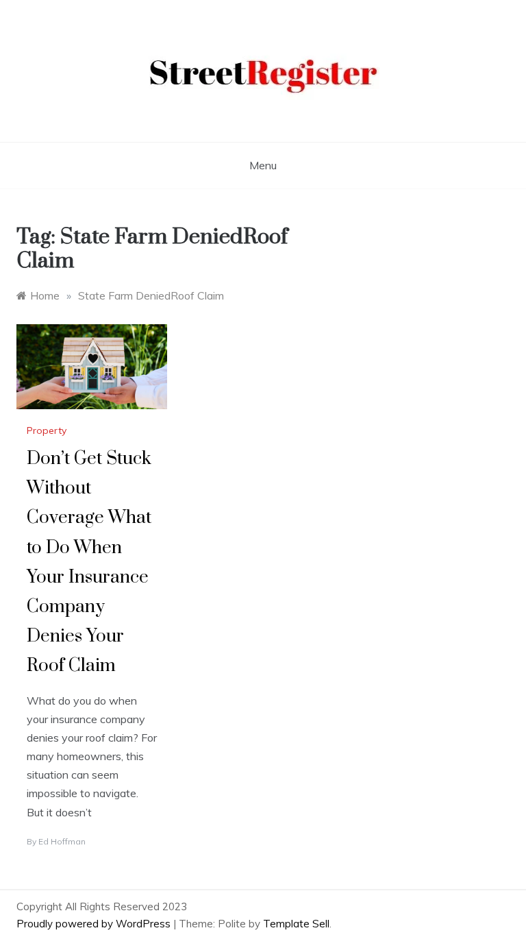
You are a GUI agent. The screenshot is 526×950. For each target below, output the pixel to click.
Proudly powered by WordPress (94, 923)
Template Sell (296, 923)
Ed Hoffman (62, 841)
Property (46, 430)
